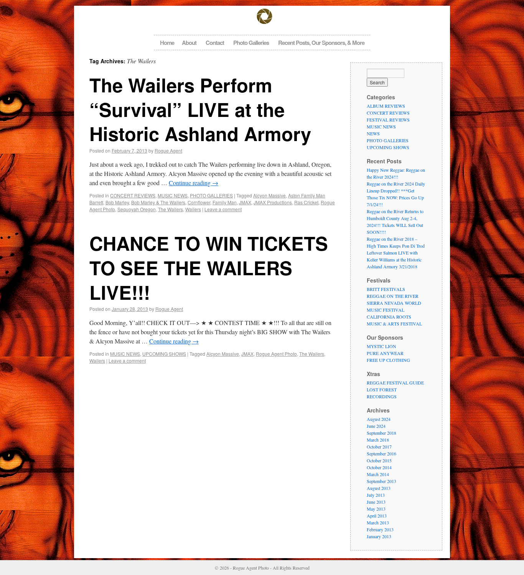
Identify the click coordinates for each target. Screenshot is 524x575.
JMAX (245, 202)
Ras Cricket (306, 202)
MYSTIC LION (381, 346)
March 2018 (378, 440)
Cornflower (199, 202)
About (189, 42)
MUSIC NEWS (173, 195)
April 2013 (377, 516)
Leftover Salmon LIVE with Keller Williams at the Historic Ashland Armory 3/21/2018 (394, 259)
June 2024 (376, 426)
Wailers (193, 209)
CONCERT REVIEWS (132, 195)
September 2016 (381, 453)
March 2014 (378, 474)
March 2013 (378, 522)
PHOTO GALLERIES (211, 195)
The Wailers (170, 209)
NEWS (373, 133)
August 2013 (379, 488)
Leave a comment (223, 209)
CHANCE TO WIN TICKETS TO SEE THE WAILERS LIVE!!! (208, 267)
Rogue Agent (168, 150)
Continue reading (193, 183)
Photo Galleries (251, 42)
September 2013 (381, 481)
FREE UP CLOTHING (388, 360)
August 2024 (379, 419)
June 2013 (376, 502)
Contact (215, 42)
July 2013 (376, 495)
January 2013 (379, 536)
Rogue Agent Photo (276, 353)
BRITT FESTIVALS (386, 289)
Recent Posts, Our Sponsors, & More (321, 42)
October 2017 (379, 447)
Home (167, 42)
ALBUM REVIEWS (386, 106)
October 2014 (379, 467)
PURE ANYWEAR (385, 353)
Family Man (225, 202)
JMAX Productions (273, 202)
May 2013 (376, 509)
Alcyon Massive (269, 195)
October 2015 (379, 460)
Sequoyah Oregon (136, 209)
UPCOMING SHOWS (164, 353)
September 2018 (381, 433)
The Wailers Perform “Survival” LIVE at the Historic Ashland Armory (200, 109)
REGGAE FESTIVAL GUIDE (395, 383)
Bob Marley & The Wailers (158, 202)
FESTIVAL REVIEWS (388, 120)
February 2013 (380, 529)
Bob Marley (117, 202)
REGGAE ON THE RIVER (393, 296)
